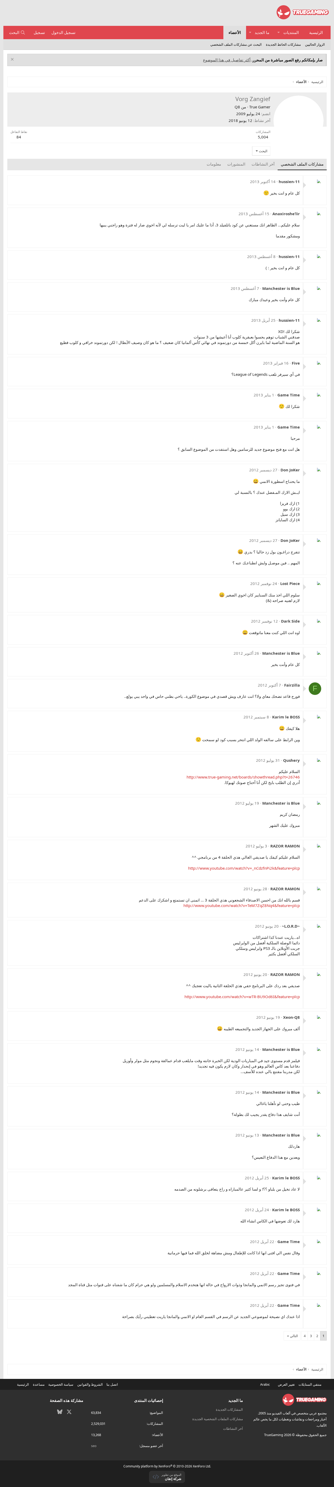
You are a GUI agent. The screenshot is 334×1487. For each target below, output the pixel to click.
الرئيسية (316, 32)
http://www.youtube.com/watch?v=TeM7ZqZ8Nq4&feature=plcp (241, 905)
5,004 (263, 136)
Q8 (237, 106)
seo (94, 1445)
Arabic (265, 1384)
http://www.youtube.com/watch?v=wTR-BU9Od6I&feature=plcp (242, 996)
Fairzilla (292, 685)
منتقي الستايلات (310, 1384)
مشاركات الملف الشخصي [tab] (302, 164)
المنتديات (291, 32)
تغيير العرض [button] (286, 1384)
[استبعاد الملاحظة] (13, 60)
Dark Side (290, 621)
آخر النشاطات (233, 1428)
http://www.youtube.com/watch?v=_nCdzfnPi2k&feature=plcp (244, 868)
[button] (279, 32)
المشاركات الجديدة (229, 1409)
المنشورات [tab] (236, 164)
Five (296, 363)
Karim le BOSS (286, 716)
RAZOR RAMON (285, 845)
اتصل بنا (112, 1384)
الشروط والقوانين (90, 1384)
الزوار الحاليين (315, 44)
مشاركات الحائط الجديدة (283, 44)
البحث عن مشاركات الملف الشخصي (236, 44)
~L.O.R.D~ (291, 926)
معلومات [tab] (214, 164)
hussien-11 (289, 181)
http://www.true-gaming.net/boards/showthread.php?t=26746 (243, 777)
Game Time (288, 394)
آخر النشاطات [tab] (263, 164)
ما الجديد (262, 32)
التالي (294, 1335)
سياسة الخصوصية (60, 1384)
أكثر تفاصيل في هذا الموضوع (226, 59)
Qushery (291, 760)
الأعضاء (235, 32)
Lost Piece (290, 583)
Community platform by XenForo (167, 1466)
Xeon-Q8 (291, 1017)
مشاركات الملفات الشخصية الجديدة (217, 1418)
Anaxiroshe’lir (286, 213)
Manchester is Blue (281, 288)
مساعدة (39, 1384)
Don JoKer (290, 469)
